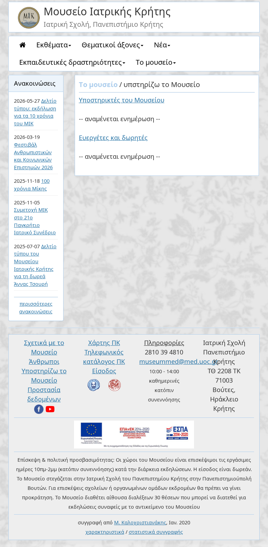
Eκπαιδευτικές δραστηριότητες (70, 62)
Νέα (160, 44)
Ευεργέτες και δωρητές (113, 137)
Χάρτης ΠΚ (104, 342)
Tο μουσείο (154, 62)
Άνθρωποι (44, 361)
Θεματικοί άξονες (111, 44)
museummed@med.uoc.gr (178, 361)
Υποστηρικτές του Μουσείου (121, 100)
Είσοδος (104, 371)
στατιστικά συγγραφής (156, 532)
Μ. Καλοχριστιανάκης (140, 522)
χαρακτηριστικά (104, 532)
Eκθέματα (52, 44)
